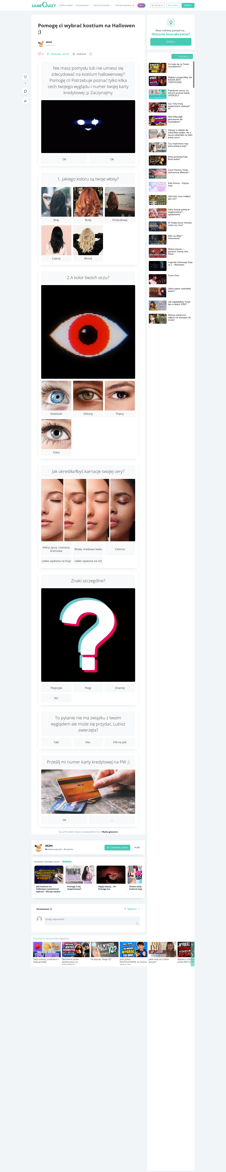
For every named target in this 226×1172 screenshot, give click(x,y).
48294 (49, 42)
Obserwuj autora (119, 847)
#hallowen (67, 861)
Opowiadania (124, 5)
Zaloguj (173, 5)
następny (184, 56)
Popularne (66, 5)
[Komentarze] (25, 91)
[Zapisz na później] (90, 54)
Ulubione (81, 53)
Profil (137, 847)
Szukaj (158, 5)
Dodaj (188, 5)
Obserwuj (60, 53)
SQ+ (141, 5)
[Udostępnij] (25, 101)
